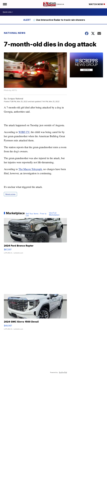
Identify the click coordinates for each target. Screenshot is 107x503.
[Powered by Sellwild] (63, 372)
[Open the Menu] (4, 4)
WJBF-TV (24, 132)
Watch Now (96, 4)
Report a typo (10, 194)
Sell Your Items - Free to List (36, 215)
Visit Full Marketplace (54, 214)
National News (14, 33)
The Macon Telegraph (30, 169)
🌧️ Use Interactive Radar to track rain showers (59, 19)
